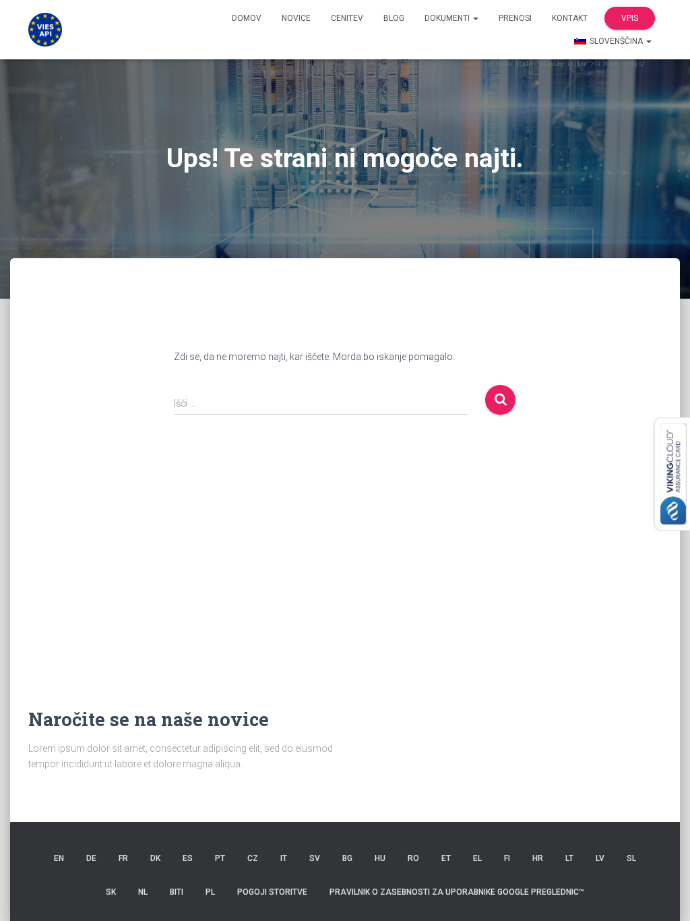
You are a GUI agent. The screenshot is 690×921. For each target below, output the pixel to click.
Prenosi (515, 18)
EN (59, 858)
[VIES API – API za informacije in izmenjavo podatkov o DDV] (45, 30)
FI (507, 858)
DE (91, 858)
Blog (393, 18)
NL (143, 892)
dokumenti (448, 18)
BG (347, 858)
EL (477, 858)
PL (210, 892)
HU (380, 858)
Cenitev (347, 18)
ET (446, 858)
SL (631, 858)
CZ (252, 858)
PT (220, 858)
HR (537, 858)
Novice (296, 18)
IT (283, 858)
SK (111, 892)
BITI (176, 892)
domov (246, 18)
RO (413, 858)
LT (569, 858)
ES (188, 858)
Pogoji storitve (272, 892)
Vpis (629, 18)
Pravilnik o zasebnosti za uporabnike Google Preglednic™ (457, 892)
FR (123, 858)
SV (314, 858)
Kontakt (570, 18)
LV (600, 858)
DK (155, 858)
